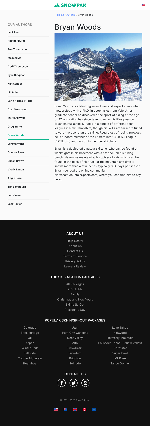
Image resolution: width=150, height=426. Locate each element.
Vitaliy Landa (16, 169)
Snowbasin (75, 348)
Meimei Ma (14, 57)
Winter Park (30, 348)
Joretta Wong (16, 143)
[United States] (143, 15)
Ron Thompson (17, 49)
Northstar (120, 348)
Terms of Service (75, 256)
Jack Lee (13, 32)
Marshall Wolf (16, 117)
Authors (71, 14)
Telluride (30, 353)
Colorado (29, 327)
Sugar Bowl (120, 353)
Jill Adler (13, 92)
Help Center (75, 241)
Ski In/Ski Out (75, 304)
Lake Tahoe (120, 327)
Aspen (30, 343)
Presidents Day (75, 309)
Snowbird (75, 353)
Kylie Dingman (16, 75)
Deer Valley (75, 338)
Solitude (75, 363)
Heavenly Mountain (120, 338)
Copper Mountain (30, 358)
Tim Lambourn (17, 186)
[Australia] (143, 19)
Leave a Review (75, 266)
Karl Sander (15, 83)
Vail (29, 338)
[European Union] (143, 33)
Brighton (75, 358)
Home (60, 14)
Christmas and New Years (75, 299)
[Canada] (143, 28)
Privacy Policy (75, 261)
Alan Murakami (17, 109)
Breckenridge (30, 332)
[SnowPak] (62, 383)
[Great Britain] (143, 24)
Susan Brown (16, 160)
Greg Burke (15, 126)
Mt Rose (120, 358)
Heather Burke (16, 40)
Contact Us (75, 251)
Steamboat (30, 363)
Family (75, 294)
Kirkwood (120, 332)
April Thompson (18, 66)
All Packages (75, 284)
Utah (75, 327)
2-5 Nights (75, 289)
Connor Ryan (16, 152)
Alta (75, 343)
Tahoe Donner (120, 363)
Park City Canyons (75, 332)
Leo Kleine (14, 195)
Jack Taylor (15, 203)
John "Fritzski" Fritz (20, 100)
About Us (75, 246)
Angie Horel (15, 178)
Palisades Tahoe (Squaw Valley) (120, 343)
